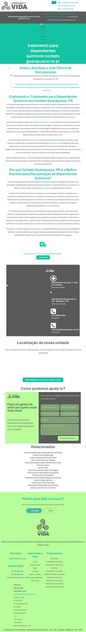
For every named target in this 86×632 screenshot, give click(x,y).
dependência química (43, 122)
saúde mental (53, 143)
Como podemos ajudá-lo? (43, 388)
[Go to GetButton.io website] (81, 630)
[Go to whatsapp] (81, 625)
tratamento (35, 140)
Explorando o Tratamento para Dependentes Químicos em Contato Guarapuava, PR (47, 84)
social (48, 206)
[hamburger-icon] (54, 2)
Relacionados (43, 447)
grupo (66, 158)
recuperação (70, 117)
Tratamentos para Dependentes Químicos (60, 13)
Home (45, 13)
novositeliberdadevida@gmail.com (25, 594)
